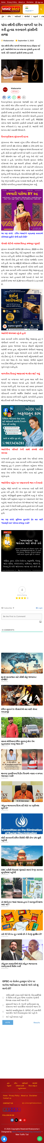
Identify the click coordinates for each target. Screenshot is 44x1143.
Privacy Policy (12, 2)
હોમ (3, 16)
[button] (41, 9)
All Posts (15, 91)
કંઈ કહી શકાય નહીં (14, 1017)
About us (21, 2)
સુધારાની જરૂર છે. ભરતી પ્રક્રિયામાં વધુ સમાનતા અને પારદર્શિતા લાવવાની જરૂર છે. (23, 1005)
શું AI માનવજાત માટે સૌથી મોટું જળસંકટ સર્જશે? (18, 678)
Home (3, 2)
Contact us (7, 1098)
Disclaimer (30, 2)
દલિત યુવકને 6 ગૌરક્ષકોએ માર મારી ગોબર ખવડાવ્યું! (19, 710)
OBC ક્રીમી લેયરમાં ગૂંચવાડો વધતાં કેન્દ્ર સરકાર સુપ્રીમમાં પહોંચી (22, 871)
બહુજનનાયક (22, 1088)
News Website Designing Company (26, 1132)
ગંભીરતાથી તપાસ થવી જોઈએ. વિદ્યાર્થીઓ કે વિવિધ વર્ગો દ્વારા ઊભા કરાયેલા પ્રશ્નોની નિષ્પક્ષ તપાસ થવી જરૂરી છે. (23, 997)
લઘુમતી (35, 16)
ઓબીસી (27, 16)
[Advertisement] (22, 1055)
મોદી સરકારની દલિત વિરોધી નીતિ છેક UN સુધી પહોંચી (21, 839)
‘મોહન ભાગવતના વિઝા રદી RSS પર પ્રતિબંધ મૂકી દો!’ (20, 806)
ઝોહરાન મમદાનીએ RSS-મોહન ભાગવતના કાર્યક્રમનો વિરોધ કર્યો (19, 965)
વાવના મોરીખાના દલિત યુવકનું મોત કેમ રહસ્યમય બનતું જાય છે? (17, 742)
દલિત (9, 16)
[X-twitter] (16, 1120)
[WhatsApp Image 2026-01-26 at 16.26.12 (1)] (22, 571)
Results (37, 1022)
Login (40, 608)
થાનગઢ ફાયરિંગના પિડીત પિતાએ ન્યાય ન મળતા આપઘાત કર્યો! (21, 774)
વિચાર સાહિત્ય (33, 1086)
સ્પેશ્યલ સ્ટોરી (20, 1086)
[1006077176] (22, 329)
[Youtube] (20, 1120)
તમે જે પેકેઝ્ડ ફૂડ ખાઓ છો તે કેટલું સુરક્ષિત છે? (21, 934)
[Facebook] (12, 1120)
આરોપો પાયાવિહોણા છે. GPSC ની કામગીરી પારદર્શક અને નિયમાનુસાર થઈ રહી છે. (23, 1011)
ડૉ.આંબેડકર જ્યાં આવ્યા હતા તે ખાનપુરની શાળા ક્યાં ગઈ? (21, 903)
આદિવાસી (18, 16)
